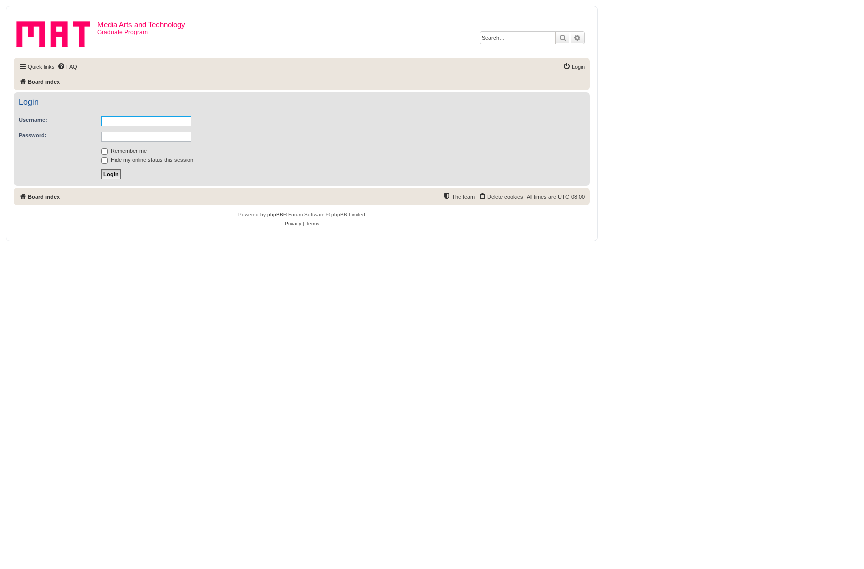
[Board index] (57, 32)
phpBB (276, 214)
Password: (33, 135)
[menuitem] (68, 67)
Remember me (128, 151)
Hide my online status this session (152, 160)
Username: (33, 120)
